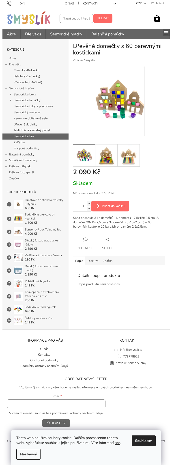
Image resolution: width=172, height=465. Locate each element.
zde (117, 442)
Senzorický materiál (27, 112)
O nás (69, 4)
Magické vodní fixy (26, 148)
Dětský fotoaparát (21, 172)
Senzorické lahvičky (27, 100)
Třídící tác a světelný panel (32, 130)
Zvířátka (19, 142)
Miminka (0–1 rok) (26, 70)
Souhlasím (143, 440)
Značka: (84, 60)
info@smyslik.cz (131, 350)
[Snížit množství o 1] (89, 208)
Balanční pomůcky (21, 154)
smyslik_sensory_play (131, 363)
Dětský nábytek (20, 166)
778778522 (131, 356)
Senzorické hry (24, 136)
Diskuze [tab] (93, 261)
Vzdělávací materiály (23, 160)
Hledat (103, 18)
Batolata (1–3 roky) (27, 76)
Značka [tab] (107, 261)
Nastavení (28, 454)
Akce (12, 58)
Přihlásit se (56, 423)
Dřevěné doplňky (25, 124)
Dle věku (15, 64)
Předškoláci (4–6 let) (28, 82)
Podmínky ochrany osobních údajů (44, 366)
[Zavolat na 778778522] (13, 3)
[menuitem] (11, 34)
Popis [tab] (79, 261)
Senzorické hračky (21, 88)
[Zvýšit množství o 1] (89, 203)
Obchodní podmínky (44, 360)
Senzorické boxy (25, 94)
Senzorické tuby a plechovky (33, 106)
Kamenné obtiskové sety (31, 118)
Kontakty (90, 4)
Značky (14, 178)
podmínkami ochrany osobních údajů (77, 413)
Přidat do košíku (113, 206)
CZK (139, 3)
